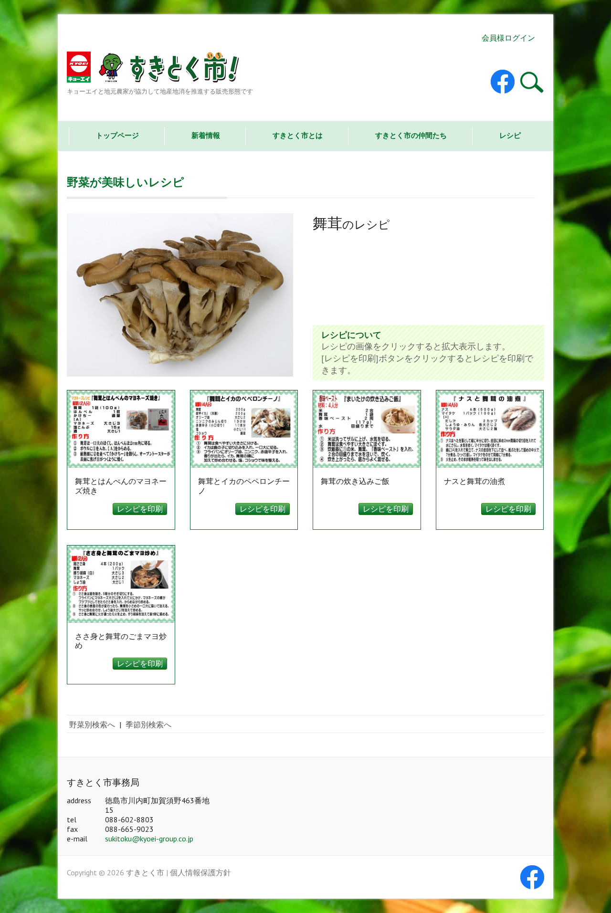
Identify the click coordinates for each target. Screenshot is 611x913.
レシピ (510, 135)
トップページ (117, 135)
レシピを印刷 (140, 509)
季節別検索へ (148, 724)
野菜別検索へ (92, 724)
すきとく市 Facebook (503, 82)
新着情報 (205, 135)
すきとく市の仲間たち (411, 135)
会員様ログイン (508, 37)
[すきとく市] (160, 69)
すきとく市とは (298, 135)
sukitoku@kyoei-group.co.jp (149, 838)
